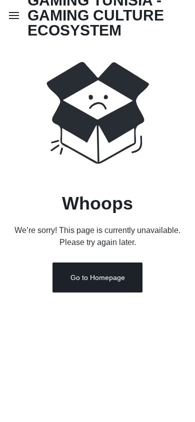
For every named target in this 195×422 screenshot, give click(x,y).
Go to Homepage (97, 278)
